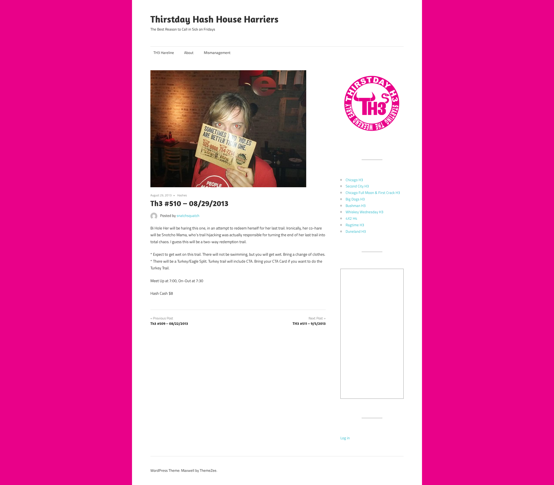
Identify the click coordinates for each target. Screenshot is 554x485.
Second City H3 (357, 186)
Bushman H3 (356, 205)
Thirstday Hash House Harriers (214, 19)
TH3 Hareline (163, 52)
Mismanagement (217, 52)
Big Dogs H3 (355, 199)
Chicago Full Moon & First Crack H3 (373, 192)
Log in (345, 438)
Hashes (182, 195)
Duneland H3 (356, 231)
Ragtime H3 (355, 225)
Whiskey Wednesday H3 (364, 212)
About (188, 52)
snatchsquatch (188, 215)
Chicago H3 (354, 180)
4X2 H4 (351, 218)
